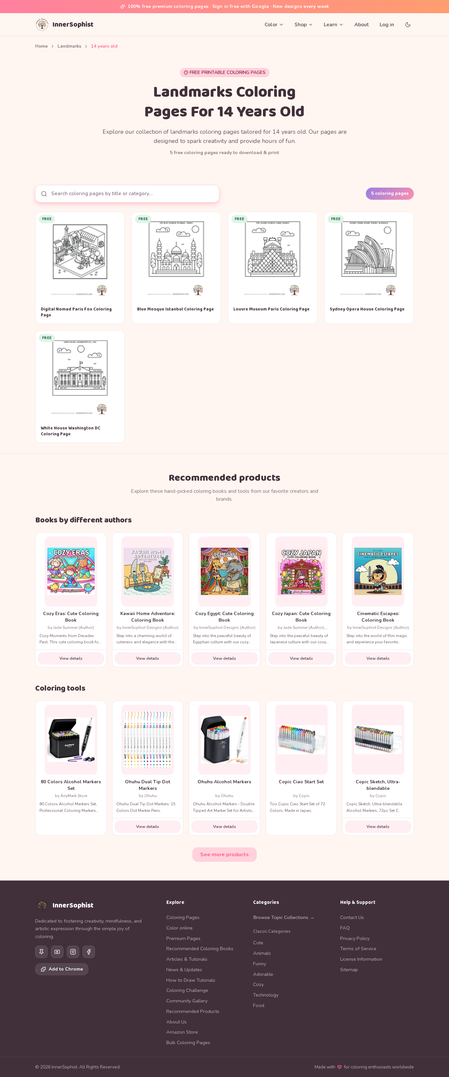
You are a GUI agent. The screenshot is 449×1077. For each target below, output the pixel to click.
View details (71, 658)
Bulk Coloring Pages (188, 1042)
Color (271, 24)
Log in (387, 24)
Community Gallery (186, 1000)
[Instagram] (73, 952)
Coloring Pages (183, 917)
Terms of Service (358, 948)
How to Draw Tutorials (190, 980)
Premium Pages (183, 938)
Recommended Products (192, 1011)
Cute (258, 942)
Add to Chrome (66, 969)
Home (41, 46)
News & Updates (184, 969)
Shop (301, 24)
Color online (179, 928)
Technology (265, 995)
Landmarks (69, 46)
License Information (361, 959)
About (361, 24)
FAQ (345, 928)
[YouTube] (57, 952)
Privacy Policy (354, 938)
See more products (224, 854)
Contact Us (352, 917)
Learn (330, 24)
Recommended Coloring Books (199, 948)
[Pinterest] (41, 952)
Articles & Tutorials (186, 959)
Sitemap (349, 969)
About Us (176, 1022)
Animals (262, 953)
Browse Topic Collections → (284, 917)
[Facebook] (89, 952)
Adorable (263, 974)
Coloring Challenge (187, 990)
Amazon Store (182, 1032)
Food (258, 1005)
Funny (259, 963)
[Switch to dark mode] (408, 25)
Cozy (258, 984)
